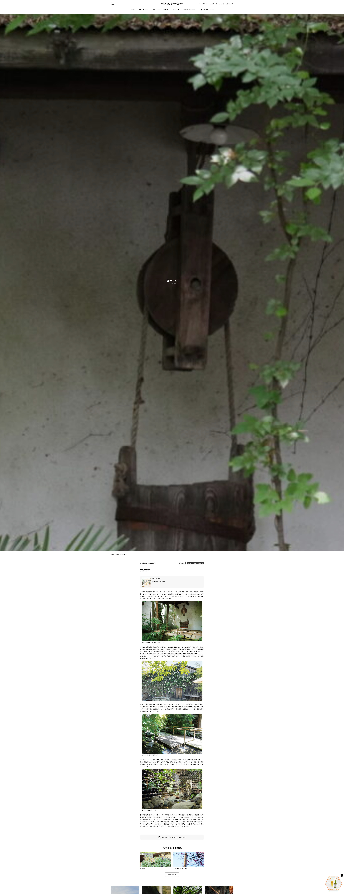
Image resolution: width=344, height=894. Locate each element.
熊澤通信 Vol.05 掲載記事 (195, 563)
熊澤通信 (118, 554)
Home (112, 554)
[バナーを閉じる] (342, 875)
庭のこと (182, 563)
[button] (113, 4)
